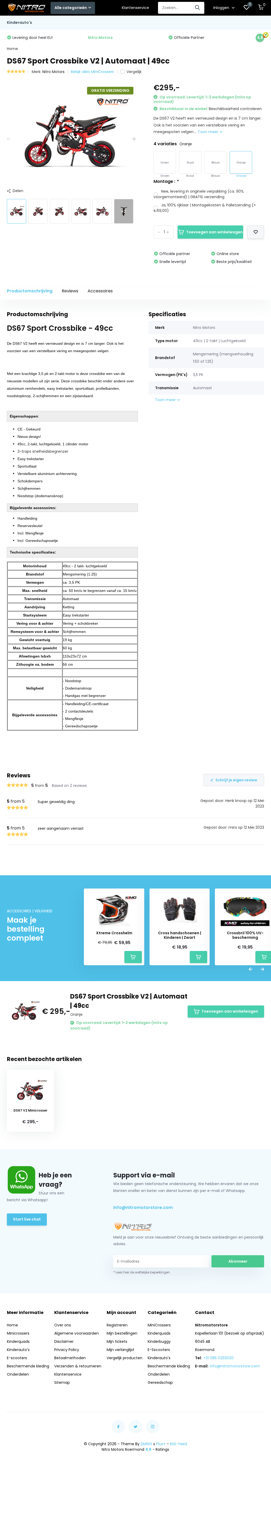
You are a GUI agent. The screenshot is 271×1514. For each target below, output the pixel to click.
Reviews (70, 291)
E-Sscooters (159, 1349)
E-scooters (17, 1358)
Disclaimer (64, 1341)
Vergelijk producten (124, 1358)
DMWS (146, 1444)
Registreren (117, 1325)
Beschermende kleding (28, 1366)
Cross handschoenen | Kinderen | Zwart (179, 935)
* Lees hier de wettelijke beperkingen (141, 1272)
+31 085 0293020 (218, 1358)
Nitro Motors (53, 71)
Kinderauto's (19, 22)
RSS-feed (178, 1444)
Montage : (165, 181)
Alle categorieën (71, 7)
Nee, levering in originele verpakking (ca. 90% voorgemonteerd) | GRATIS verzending (198, 194)
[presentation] (9, 139)
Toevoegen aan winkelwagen (214, 232)
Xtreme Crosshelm (114, 933)
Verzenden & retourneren (77, 1366)
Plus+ (161, 1444)
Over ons (62, 1325)
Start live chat (27, 1219)
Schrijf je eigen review (236, 780)
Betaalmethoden (70, 1358)
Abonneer (237, 1261)
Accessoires (100, 291)
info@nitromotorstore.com (143, 1207)
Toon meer (208, 131)
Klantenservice (135, 7)
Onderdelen (18, 1374)
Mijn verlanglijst (120, 1349)
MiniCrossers (159, 1325)
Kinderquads (18, 1341)
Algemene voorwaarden (76, 1333)
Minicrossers (18, 1333)
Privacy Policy (66, 1349)
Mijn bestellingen (122, 1333)
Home (12, 48)
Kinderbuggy (159, 1341)
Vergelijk (134, 71)
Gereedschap (160, 1382)
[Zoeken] (197, 8)
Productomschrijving (29, 291)
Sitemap (62, 1382)
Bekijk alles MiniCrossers (92, 71)
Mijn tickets (117, 1341)
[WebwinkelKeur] (135, 1468)
